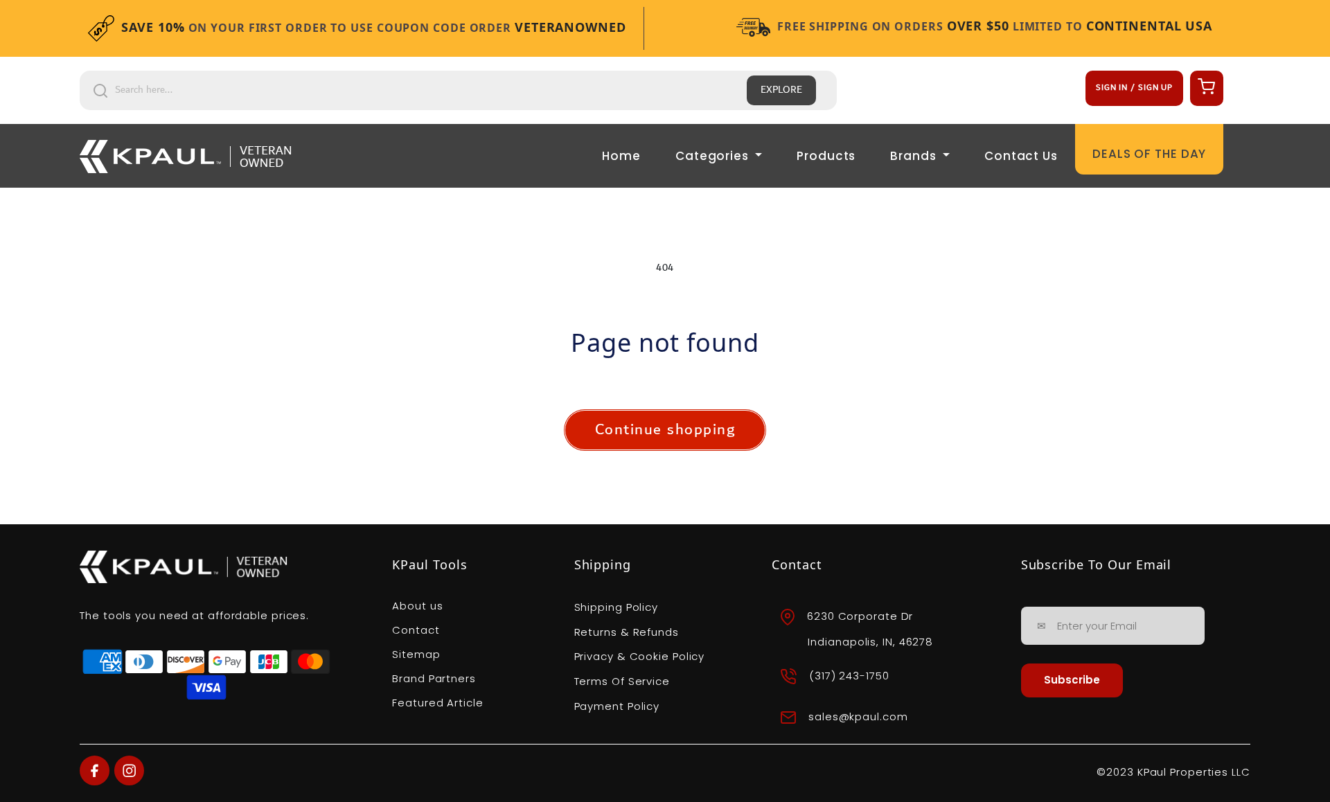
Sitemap (416, 654)
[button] (1204, 86)
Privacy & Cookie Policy (639, 656)
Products (826, 156)
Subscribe (1072, 679)
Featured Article (437, 702)
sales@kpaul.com (858, 717)
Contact (415, 630)
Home (621, 156)
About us (417, 605)
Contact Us (1021, 156)
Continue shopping (665, 430)
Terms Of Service (622, 681)
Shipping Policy (616, 607)
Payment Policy (617, 706)
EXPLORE (781, 90)
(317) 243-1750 (849, 675)
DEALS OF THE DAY (1149, 153)
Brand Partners (434, 678)
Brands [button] (914, 156)
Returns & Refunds (626, 632)
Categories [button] (713, 156)
